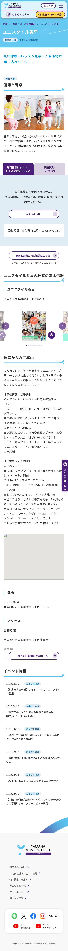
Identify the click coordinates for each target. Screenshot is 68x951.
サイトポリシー (17, 891)
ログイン (48, 5)
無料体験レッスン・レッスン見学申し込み (18, 169)
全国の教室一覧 (17, 885)
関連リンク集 (16, 897)
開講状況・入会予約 (50, 169)
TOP (5, 23)
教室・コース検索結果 (24, 23)
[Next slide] (62, 326)
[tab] (26, 345)
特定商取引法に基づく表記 (23, 873)
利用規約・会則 (17, 867)
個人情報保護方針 (18, 879)
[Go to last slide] (5, 326)
